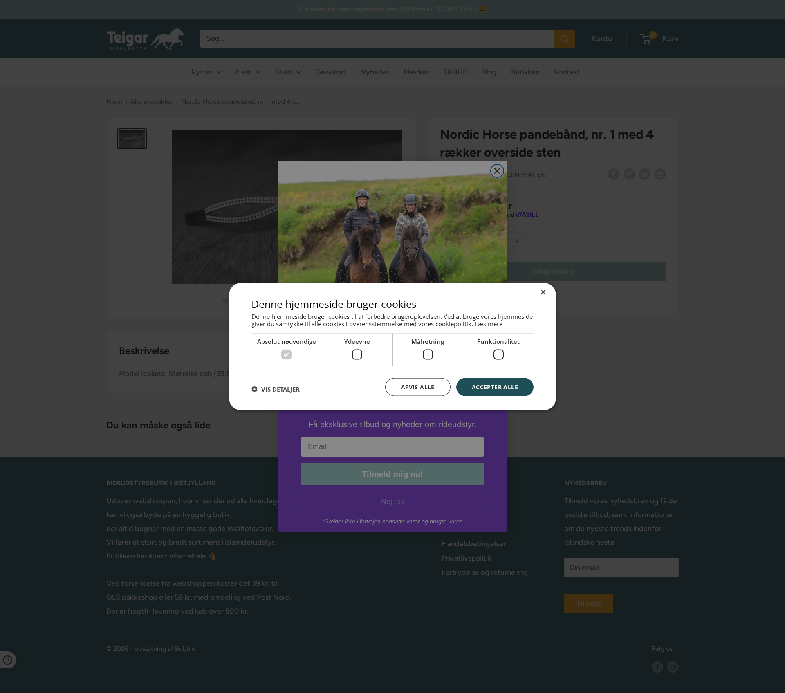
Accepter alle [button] (495, 386)
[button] (275, 388)
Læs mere (488, 324)
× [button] (543, 292)
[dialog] (392, 346)
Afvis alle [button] (418, 386)
